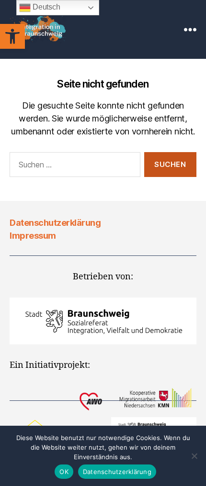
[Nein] (194, 456)
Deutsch (45, 7)
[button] (12, 36)
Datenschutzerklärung (55, 223)
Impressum (33, 236)
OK (64, 471)
